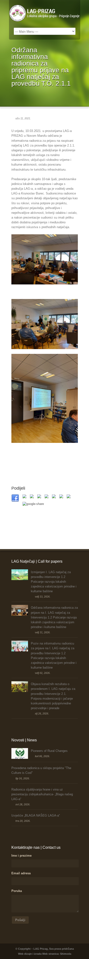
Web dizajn (25, 953)
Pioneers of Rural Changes (49, 751)
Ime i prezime (21, 855)
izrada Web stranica (46, 953)
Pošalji (20, 920)
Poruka (16, 891)
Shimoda (65, 953)
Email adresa (21, 873)
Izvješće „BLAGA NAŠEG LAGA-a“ (35, 815)
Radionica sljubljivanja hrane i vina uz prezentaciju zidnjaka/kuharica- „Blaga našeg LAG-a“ (42, 794)
